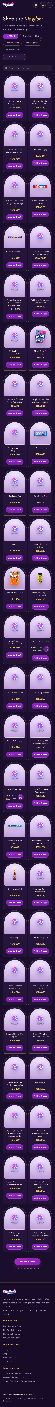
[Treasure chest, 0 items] (43, 5)
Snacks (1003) (33, 42)
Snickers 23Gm (15, 496)
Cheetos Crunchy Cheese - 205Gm (15, 102)
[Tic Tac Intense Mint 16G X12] (40, 826)
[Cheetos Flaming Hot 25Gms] (14, 1019)
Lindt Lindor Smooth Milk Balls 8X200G (40, 253)
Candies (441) (12, 42)
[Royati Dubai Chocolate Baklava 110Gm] (40, 1167)
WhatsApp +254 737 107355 (17, 1373)
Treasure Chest (10, 1357)
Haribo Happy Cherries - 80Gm (14, 352)
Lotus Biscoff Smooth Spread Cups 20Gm (14, 400)
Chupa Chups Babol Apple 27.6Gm (40, 790)
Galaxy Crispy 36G (14, 741)
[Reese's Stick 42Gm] (14, 775)
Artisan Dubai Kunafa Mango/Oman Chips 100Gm (14, 203)
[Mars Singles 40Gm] (40, 923)
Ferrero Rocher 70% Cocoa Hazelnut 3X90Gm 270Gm (14, 302)
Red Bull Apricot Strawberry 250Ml (15, 642)
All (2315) (11, 36)
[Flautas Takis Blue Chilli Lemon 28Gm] (40, 87)
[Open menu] (50, 5)
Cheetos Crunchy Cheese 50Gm (15, 986)
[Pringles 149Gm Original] (14, 433)
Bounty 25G (14, 544)
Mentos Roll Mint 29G (14, 842)
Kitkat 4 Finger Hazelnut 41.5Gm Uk (40, 1234)
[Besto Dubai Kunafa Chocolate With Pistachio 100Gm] (14, 1116)
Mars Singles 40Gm (40, 937)
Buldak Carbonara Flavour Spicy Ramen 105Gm (14, 152)
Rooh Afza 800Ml (15, 889)
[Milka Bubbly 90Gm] (14, 678)
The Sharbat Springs (12, 1337)
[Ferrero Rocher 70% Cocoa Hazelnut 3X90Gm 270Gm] (14, 285)
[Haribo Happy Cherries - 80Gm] (14, 336)
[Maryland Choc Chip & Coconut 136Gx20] (40, 385)
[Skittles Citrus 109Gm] (14, 578)
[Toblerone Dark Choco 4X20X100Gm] (40, 285)
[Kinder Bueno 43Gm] (40, 626)
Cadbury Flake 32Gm (14, 251)
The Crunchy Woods (12, 1334)
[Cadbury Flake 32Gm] (14, 237)
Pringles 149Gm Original (14, 449)
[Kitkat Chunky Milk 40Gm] (40, 186)
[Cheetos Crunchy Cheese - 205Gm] (14, 87)
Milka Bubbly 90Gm (15, 692)
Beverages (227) (13, 49)
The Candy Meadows (12, 1330)
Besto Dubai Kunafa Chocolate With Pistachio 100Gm (15, 1133)
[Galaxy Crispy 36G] (14, 726)
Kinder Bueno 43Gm (40, 641)
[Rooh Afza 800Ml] (14, 874)
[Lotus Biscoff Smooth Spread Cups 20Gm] (14, 385)
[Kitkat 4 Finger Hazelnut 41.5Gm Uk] (40, 1218)
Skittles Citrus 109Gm (15, 593)
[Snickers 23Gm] (14, 482)
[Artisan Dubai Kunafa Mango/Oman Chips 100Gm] (14, 186)
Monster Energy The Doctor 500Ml (40, 594)
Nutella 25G (15, 937)
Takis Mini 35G (40, 1082)
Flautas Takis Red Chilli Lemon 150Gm (40, 1035)
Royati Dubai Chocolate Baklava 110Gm (40, 1184)
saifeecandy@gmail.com (14, 1377)
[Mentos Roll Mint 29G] (14, 826)
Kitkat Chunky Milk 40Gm (40, 202)
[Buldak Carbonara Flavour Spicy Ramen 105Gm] (14, 135)
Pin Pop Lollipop (40, 149)
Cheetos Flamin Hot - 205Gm (40, 986)
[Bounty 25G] (14, 530)
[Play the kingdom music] (35, 5)
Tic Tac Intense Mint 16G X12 (40, 842)
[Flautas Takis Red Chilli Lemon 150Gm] (40, 1019)
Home (5, 1350)
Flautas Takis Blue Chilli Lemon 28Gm (40, 102)
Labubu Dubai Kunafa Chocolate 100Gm (14, 1183)
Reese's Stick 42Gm (14, 789)
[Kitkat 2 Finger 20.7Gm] (14, 1218)
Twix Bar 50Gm (40, 496)
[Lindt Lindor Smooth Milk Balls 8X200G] (40, 237)
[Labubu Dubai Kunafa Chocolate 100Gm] (14, 1167)
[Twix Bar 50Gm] (40, 482)
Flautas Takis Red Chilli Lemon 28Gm (15, 1083)
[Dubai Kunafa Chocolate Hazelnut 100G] (40, 1116)
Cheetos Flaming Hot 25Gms (14, 1035)
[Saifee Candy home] (8, 4)
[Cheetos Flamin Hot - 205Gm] (40, 971)
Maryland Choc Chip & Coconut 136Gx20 (40, 400)
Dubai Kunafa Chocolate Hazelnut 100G (40, 1133)
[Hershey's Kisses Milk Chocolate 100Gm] (40, 726)
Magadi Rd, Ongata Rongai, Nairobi (19, 1381)
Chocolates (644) (31, 36)
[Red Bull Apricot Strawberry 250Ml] (14, 626)
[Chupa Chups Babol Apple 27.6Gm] (40, 775)
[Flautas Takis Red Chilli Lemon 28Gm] (14, 1068)
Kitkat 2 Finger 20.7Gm (15, 1234)
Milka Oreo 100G (40, 448)
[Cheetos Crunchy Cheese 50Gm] (14, 971)
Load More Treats (27, 1261)
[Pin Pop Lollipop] (40, 135)
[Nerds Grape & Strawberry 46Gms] (40, 336)
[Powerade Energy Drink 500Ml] (40, 874)
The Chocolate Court (12, 1326)
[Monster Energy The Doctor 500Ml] (40, 578)
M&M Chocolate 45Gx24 (40, 545)
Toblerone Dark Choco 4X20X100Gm (40, 301)
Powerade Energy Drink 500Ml (40, 890)
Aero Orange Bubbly (40, 692)
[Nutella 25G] (14, 923)
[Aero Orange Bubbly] (40, 678)
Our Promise (8, 1361)
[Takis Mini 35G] (40, 1068)
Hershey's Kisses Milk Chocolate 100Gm (40, 742)
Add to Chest (14, 115)
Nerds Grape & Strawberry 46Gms (40, 352)
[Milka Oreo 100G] (40, 433)
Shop (5, 1353)
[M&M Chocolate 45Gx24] (40, 530)
